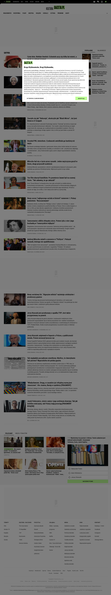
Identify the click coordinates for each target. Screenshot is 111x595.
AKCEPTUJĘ (81, 98)
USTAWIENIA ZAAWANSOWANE (35, 98)
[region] (55, 81)
